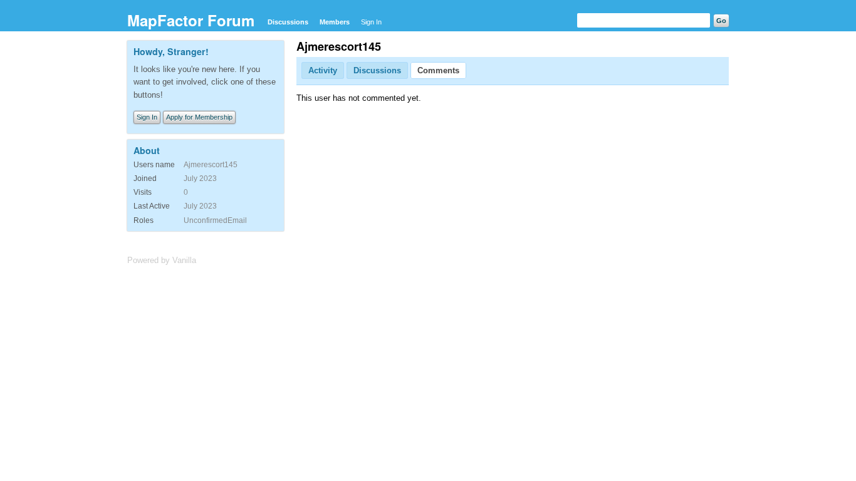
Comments (438, 70)
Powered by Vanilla (161, 260)
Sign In (371, 22)
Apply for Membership (199, 117)
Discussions (288, 22)
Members (335, 22)
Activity (322, 70)
